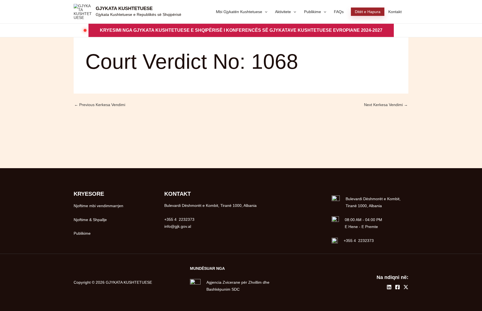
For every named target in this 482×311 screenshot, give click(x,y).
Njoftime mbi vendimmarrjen (98, 206)
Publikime (82, 233)
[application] (264, 12)
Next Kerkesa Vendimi (386, 105)
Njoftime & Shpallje (90, 219)
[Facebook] (397, 287)
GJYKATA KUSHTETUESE (124, 8)
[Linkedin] (389, 287)
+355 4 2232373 (359, 240)
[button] (241, 30)
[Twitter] (405, 287)
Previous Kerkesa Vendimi (99, 105)
